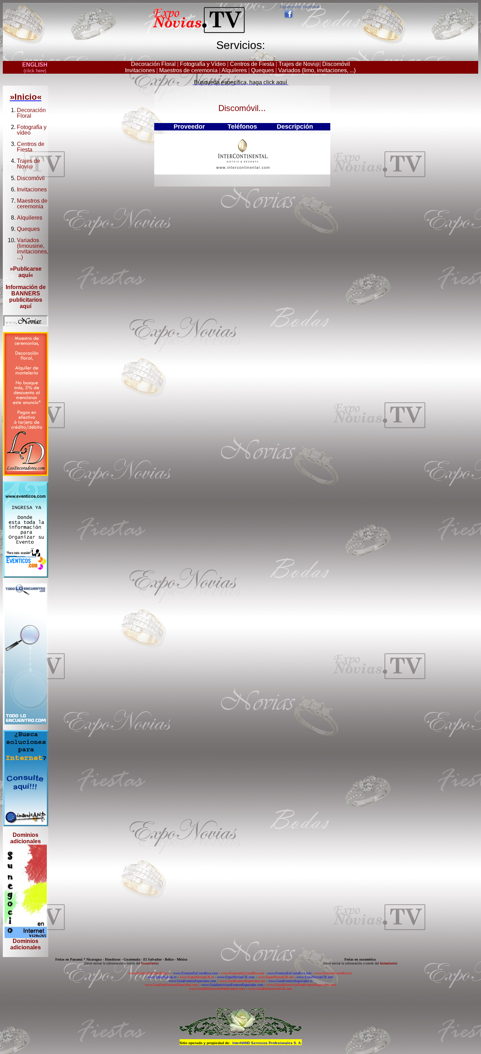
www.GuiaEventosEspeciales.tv (290, 981)
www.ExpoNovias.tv (162, 977)
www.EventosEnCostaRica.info (289, 973)
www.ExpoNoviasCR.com (236, 977)
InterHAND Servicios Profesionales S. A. (267, 1043)
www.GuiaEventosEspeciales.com (192, 981)
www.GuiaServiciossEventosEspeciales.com (232, 985)
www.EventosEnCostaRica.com (195, 973)
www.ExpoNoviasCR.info (314, 977)
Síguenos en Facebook (300, 7)
